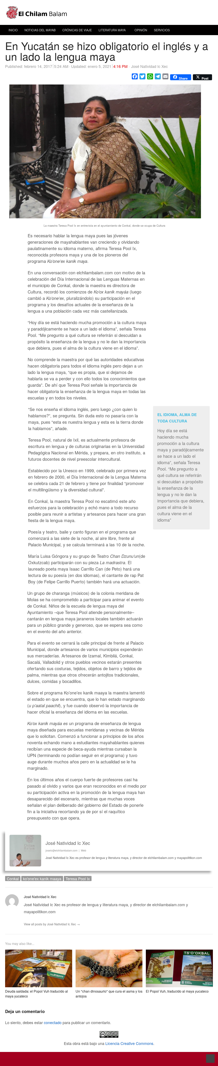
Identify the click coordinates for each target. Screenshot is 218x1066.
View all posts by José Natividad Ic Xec (52, 924)
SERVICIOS (162, 30)
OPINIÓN (141, 30)
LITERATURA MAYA (112, 30)
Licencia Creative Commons (129, 1043)
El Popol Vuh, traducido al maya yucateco (177, 991)
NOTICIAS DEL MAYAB (40, 30)
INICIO (13, 30)
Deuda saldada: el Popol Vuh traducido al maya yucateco (36, 993)
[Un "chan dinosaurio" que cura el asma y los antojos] (109, 953)
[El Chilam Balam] (109, 12)
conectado (53, 1022)
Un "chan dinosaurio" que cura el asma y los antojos (109, 993)
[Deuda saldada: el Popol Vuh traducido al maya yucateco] (38, 953)
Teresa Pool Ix (78, 878)
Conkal (13, 878)
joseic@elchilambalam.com (61, 850)
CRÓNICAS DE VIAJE (77, 30)
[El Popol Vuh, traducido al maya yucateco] (179, 953)
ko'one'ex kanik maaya (42, 878)
